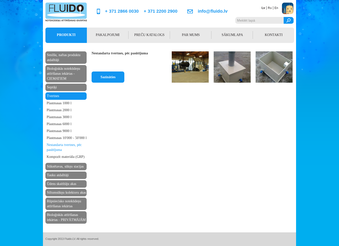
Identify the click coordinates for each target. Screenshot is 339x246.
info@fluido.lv (213, 11)
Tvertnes (53, 96)
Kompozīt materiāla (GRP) (66, 157)
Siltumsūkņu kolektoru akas (66, 192)
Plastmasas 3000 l (59, 117)
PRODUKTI (66, 35)
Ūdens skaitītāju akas (61, 184)
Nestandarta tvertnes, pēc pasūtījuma (64, 147)
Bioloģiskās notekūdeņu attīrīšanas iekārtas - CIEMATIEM (63, 73)
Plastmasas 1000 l (59, 103)
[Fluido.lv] (66, 21)
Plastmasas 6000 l (59, 124)
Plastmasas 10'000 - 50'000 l (67, 138)
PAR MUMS (191, 35)
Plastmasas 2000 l (59, 110)
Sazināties (108, 77)
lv (263, 8)
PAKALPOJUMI (108, 35)
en (276, 8)
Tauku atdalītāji (58, 175)
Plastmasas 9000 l (59, 131)
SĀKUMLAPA (232, 35)
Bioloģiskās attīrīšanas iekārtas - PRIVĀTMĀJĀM (66, 217)
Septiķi (52, 87)
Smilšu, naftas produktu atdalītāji (63, 57)
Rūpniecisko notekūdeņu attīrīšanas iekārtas (64, 203)
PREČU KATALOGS (149, 35)
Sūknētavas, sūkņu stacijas (65, 166)
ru (270, 8)
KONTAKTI (274, 35)
